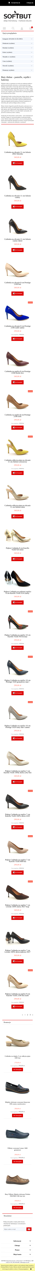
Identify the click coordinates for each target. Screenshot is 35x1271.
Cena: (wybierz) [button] (7, 61)
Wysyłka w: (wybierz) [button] (9, 57)
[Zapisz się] (29, 1229)
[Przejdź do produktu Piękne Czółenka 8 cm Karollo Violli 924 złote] (18, 535)
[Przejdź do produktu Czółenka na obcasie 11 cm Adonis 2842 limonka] (18, 139)
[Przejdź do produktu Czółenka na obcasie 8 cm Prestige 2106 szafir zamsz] (18, 313)
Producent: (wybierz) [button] (9, 43)
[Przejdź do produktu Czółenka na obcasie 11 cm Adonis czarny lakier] (18, 226)
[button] (4, 28)
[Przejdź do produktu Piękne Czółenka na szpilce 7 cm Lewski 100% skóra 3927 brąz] (18, 892)
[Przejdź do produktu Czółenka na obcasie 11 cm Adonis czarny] (18, 183)
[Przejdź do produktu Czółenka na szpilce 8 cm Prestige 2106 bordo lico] (18, 358)
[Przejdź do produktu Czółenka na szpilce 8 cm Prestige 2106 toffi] (18, 402)
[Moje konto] (22, 28)
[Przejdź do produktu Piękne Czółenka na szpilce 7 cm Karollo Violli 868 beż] (18, 847)
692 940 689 (16, 1262)
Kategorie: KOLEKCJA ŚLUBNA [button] (13, 39)
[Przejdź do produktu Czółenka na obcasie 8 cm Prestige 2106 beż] (18, 270)
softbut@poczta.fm (24, 1262)
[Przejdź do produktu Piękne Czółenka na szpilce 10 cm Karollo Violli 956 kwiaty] (18, 622)
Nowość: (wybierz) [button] (8, 65)
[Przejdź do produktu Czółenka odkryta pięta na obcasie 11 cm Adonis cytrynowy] (18, 447)
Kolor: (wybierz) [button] (7, 52)
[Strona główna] (17, 16)
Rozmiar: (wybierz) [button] (8, 48)
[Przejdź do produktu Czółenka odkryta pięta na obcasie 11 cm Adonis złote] (18, 492)
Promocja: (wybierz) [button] (8, 70)
